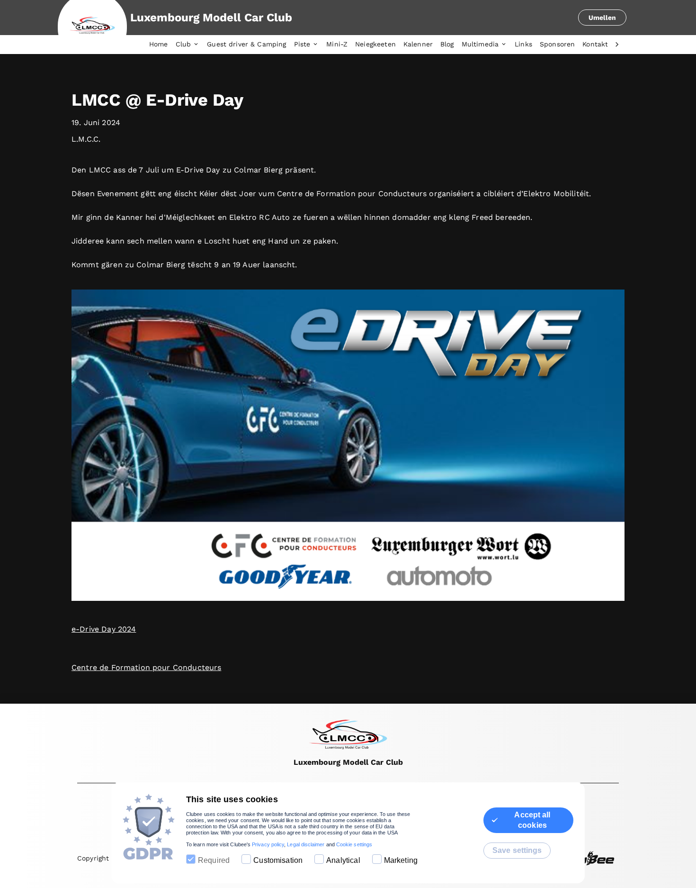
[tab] (162, 44)
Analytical (343, 860)
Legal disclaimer (305, 844)
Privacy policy (268, 844)
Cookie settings (354, 844)
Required (214, 860)
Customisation (278, 860)
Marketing (401, 860)
